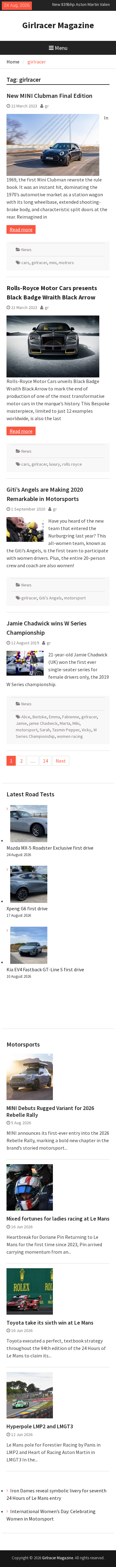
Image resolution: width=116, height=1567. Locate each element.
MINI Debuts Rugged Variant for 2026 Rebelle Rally (50, 1111)
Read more (21, 229)
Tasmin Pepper (65, 730)
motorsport (75, 598)
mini (53, 262)
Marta (65, 723)
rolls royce (72, 464)
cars (25, 262)
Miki (75, 723)
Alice (25, 717)
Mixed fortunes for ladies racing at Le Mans (58, 1218)
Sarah (45, 730)
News (26, 249)
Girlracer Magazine (58, 25)
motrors (66, 262)
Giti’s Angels (50, 598)
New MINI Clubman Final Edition (49, 95)
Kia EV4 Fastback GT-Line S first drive (45, 969)
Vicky (86, 730)
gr (47, 106)
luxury (54, 464)
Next (61, 761)
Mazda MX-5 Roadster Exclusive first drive (49, 848)
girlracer (39, 262)
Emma (54, 717)
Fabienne (70, 717)
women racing (70, 736)
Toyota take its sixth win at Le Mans (49, 1322)
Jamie (21, 723)
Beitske (39, 717)
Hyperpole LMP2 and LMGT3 (39, 1426)
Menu (61, 47)
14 (45, 761)
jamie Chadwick (43, 723)
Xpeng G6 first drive (27, 908)
